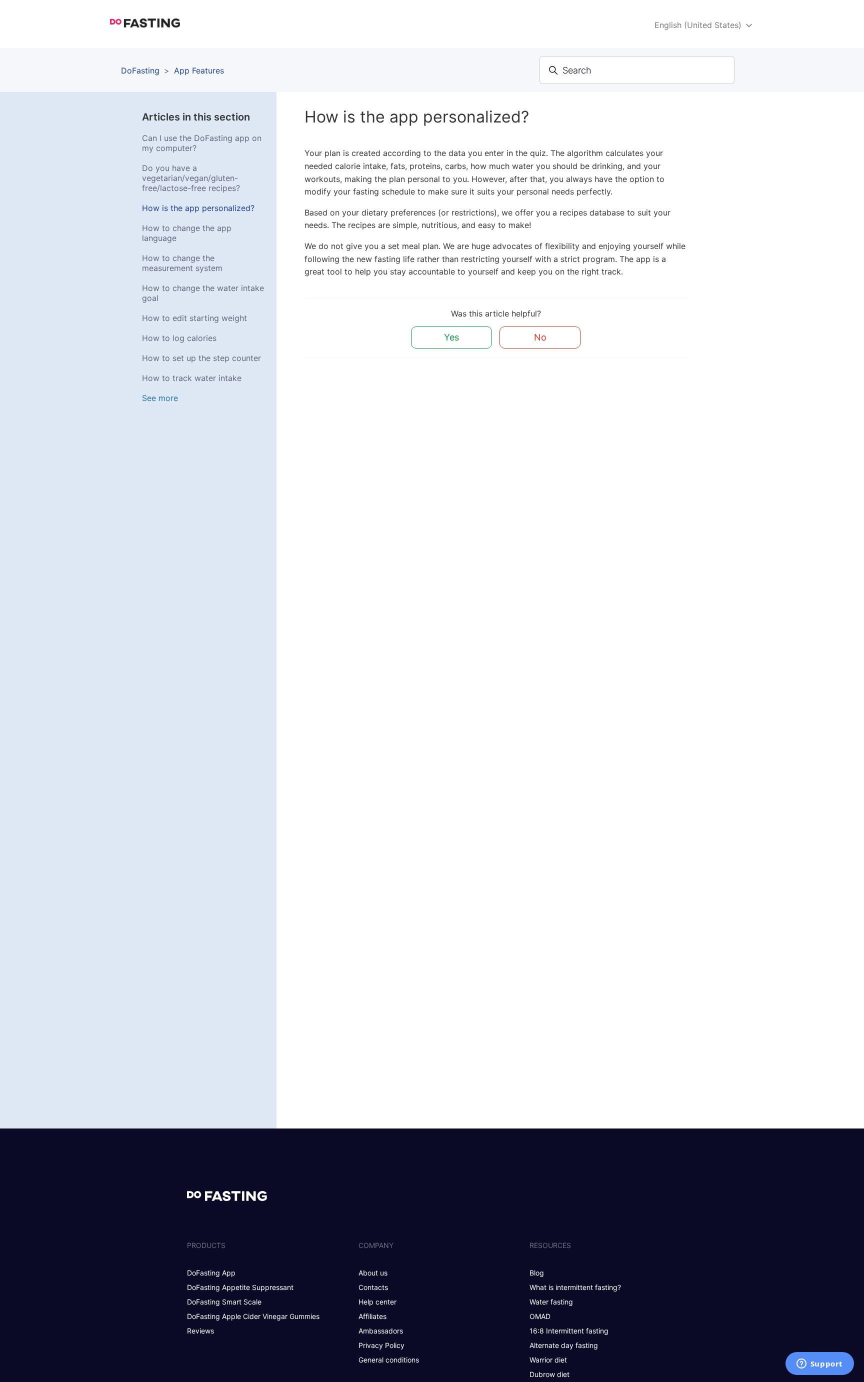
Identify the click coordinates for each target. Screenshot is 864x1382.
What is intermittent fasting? (575, 1287)
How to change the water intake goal (203, 293)
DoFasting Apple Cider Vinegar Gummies (253, 1316)
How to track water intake (192, 378)
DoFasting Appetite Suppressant (240, 1287)
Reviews (200, 1330)
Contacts (373, 1287)
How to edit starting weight (194, 318)
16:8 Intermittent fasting (569, 1330)
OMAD (540, 1316)
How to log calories (179, 338)
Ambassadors (380, 1330)
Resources (550, 1245)
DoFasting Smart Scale (224, 1302)
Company (376, 1245)
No (540, 337)
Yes (451, 337)
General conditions (388, 1360)
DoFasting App (211, 1272)
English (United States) (699, 25)
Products (206, 1245)
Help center (377, 1302)
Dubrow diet (550, 1374)
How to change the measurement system (182, 263)
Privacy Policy (381, 1345)
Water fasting (551, 1302)
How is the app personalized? (198, 208)
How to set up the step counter (201, 358)
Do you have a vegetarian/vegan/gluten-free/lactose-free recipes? (191, 178)
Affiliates (372, 1316)
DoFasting (140, 71)
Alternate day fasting (564, 1345)
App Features (199, 71)
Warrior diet (548, 1360)
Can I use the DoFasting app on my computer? (202, 143)
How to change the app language (187, 233)
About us (373, 1272)
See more (160, 398)
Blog (537, 1272)
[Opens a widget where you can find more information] (819, 1364)
